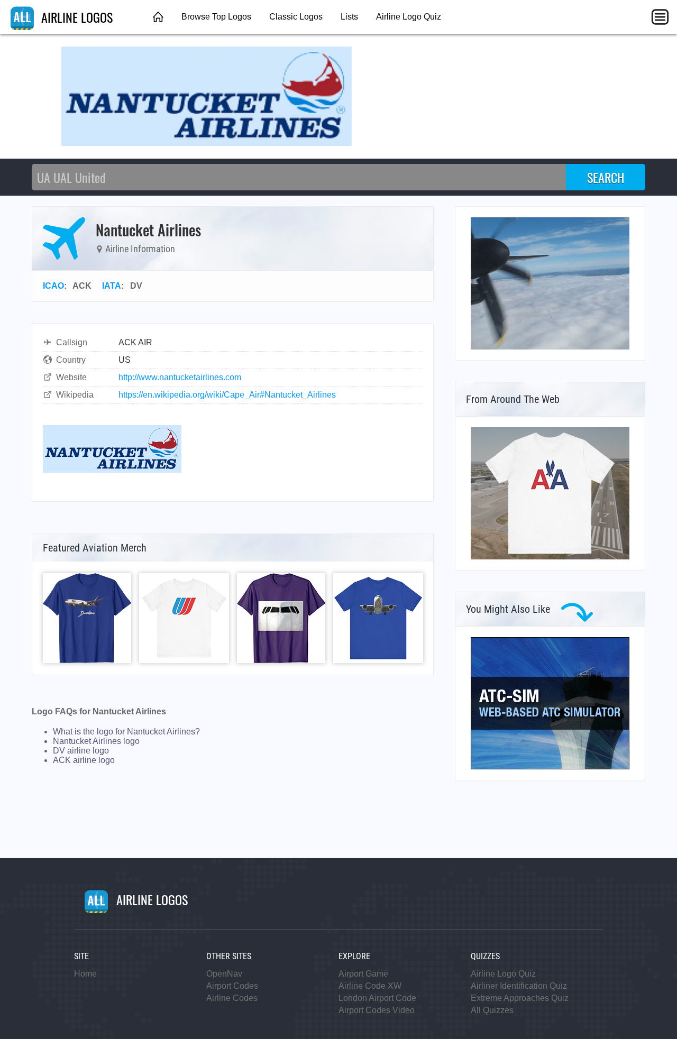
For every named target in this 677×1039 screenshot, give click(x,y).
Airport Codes (232, 985)
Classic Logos (296, 16)
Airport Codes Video (376, 1010)
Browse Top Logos (216, 16)
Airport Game (363, 973)
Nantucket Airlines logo (96, 741)
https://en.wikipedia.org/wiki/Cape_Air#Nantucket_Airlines (227, 394)
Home (85, 973)
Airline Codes (232, 998)
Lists (349, 16)
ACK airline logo (84, 760)
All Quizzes (492, 1010)
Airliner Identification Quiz (519, 985)
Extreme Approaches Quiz (520, 998)
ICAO (53, 285)
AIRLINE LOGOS (75, 16)
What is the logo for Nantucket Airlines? (126, 731)
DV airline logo (81, 750)
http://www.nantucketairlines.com (179, 377)
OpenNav (224, 973)
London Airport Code (377, 998)
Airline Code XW (369, 985)
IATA (111, 285)
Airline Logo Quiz (408, 16)
